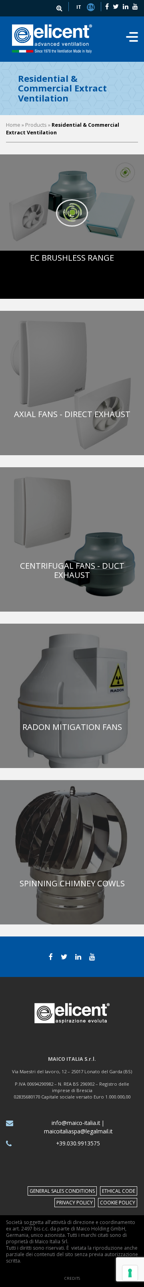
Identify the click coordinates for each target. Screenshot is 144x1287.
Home (13, 124)
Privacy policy (74, 1202)
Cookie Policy (117, 1202)
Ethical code (118, 1191)
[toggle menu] (132, 39)
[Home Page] (52, 38)
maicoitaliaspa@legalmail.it (78, 1131)
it (78, 7)
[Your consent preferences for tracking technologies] (130, 1273)
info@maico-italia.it (76, 1123)
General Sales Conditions (62, 1191)
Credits (72, 1278)
